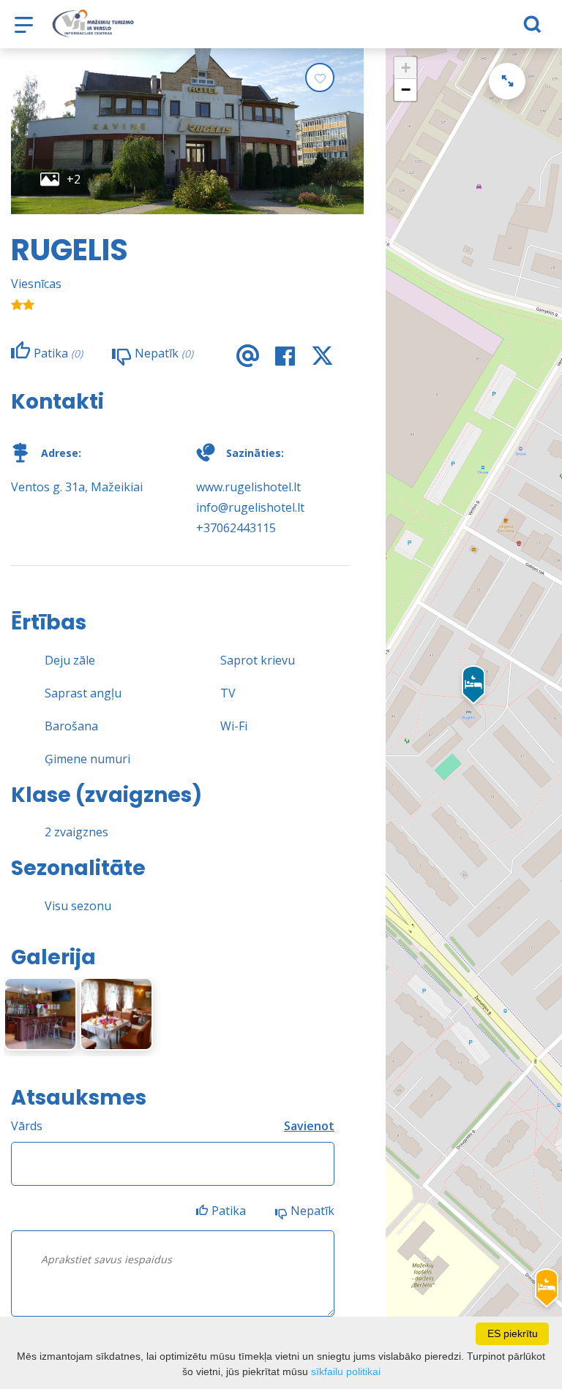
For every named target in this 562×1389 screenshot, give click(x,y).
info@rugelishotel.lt (250, 507)
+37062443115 (236, 528)
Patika (228, 1211)
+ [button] (406, 67)
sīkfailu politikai (346, 1371)
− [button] (406, 89)
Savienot (309, 1126)
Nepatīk (312, 1211)
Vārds (26, 1126)
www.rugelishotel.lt (248, 487)
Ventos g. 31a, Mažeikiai (77, 487)
